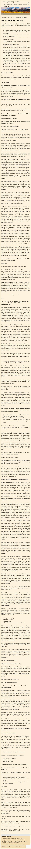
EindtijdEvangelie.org (11, 2)
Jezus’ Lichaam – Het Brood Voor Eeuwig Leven (13, 844)
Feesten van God (10, 17)
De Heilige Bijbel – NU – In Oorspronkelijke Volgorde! (14, 841)
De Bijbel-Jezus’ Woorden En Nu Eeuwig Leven (13, 840)
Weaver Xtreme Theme (24, 846)
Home (3, 17)
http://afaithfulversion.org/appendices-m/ (17, 826)
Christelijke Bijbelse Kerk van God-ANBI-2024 (13, 838)
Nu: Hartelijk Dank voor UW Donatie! (10, 842)
